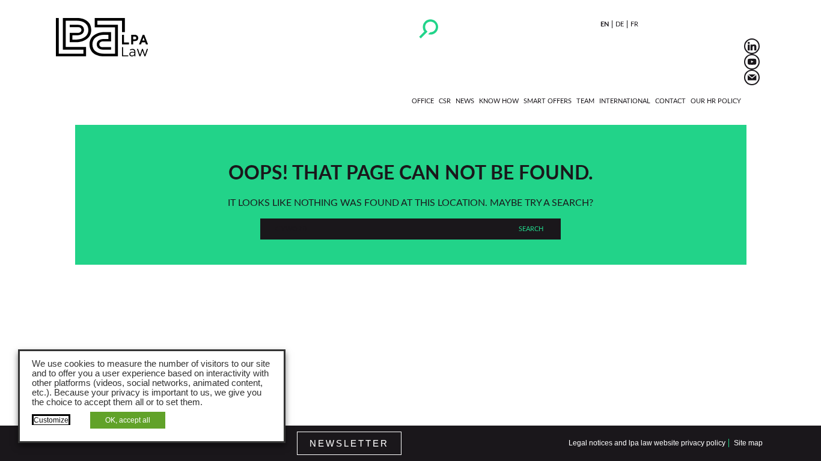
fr (634, 24)
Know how (499, 101)
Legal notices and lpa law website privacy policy (647, 443)
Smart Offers (547, 101)
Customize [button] (51, 420)
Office (423, 101)
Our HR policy (716, 101)
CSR (445, 101)
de (619, 24)
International (624, 101)
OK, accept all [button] (127, 420)
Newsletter (349, 443)
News (465, 101)
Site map (748, 443)
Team (585, 101)
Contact (670, 101)
